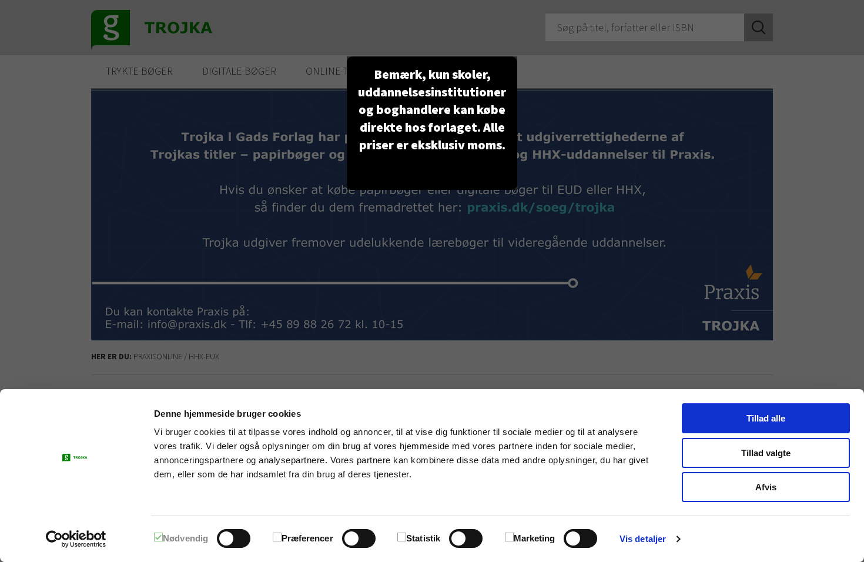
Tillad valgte (766, 453)
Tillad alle (765, 418)
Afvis (765, 487)
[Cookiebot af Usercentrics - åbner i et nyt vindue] (76, 539)
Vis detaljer (642, 539)
